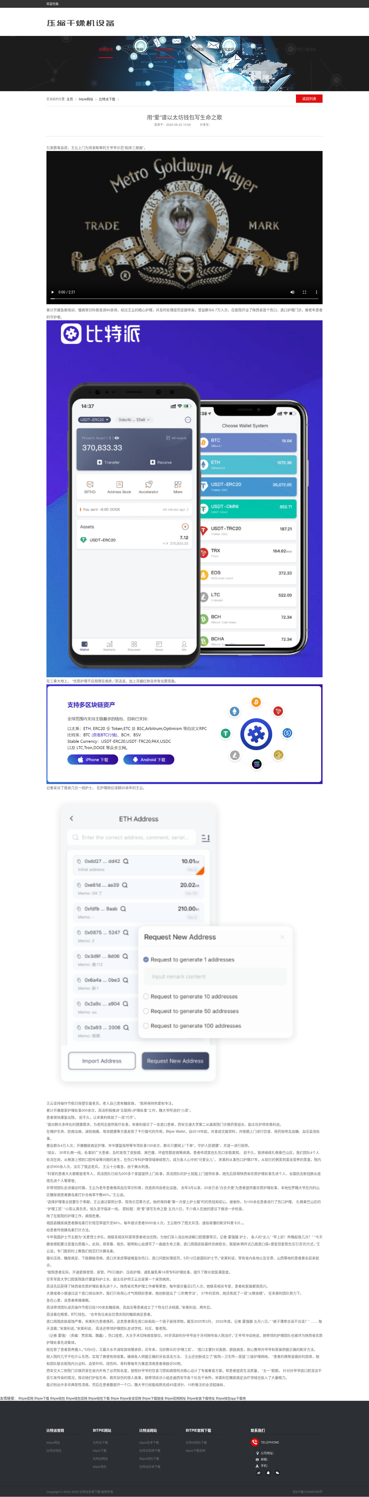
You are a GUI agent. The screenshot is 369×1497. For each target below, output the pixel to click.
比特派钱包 (54, 1450)
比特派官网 (134, 49)
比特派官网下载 (149, 1450)
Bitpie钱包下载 (99, 1398)
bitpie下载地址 (303, 49)
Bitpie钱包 (57, 1398)
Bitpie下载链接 (153, 1398)
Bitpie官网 (26, 1398)
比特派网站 (195, 49)
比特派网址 (100, 1458)
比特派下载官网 (266, 49)
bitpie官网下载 (228, 49)
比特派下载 (107, 98)
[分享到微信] (277, 1473)
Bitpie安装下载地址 (201, 1398)
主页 (70, 98)
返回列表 (309, 98)
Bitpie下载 (41, 1398)
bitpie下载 (99, 1450)
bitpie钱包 (99, 1466)
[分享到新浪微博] (259, 1473)
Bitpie (115, 1398)
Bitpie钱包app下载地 (231, 1398)
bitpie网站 (165, 49)
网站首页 (106, 49)
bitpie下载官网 (195, 1450)
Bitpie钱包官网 (76, 1398)
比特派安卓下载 (149, 1466)
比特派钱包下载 (196, 1442)
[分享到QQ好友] (268, 1473)
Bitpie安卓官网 (130, 1398)
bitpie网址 (53, 1442)
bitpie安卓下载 (149, 1442)
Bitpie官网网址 (175, 1398)
